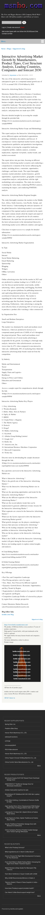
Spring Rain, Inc (10, 724)
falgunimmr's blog (19, 48)
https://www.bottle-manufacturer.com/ (16, 625)
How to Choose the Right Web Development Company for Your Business (22, 857)
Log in (4, 27)
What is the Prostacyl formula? (15, 847)
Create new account (13, 27)
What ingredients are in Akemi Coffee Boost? (19, 852)
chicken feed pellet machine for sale (16, 790)
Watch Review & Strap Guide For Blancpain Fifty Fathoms (20, 869)
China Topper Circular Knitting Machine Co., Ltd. (20, 758)
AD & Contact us (9, 698)
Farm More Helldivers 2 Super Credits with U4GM (21, 874)
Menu (3, 41)
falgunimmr (13, 75)
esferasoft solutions (11, 737)
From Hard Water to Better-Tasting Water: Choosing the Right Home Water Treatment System (22, 863)
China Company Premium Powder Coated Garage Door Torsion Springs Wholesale (21, 831)
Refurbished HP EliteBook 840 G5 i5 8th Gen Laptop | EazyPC (22, 795)
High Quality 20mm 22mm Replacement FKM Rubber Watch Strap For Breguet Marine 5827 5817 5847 (22, 807)
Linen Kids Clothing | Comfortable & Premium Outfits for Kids (22, 801)
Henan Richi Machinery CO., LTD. (16, 733)
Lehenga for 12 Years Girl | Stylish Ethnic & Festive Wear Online (21, 813)
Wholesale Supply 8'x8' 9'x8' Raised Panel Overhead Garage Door (22, 779)
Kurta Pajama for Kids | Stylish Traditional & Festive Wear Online (21, 819)
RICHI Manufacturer (11, 749)
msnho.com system (16, 909)
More (39, 766)
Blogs (9, 48)
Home (3, 48)
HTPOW (7, 741)
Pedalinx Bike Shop (11, 728)
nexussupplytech (10, 745)
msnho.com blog (8, 614)
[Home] (22, 6)
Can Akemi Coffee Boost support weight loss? (20, 892)
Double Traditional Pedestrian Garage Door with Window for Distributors (20, 825)
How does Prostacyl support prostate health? (19, 888)
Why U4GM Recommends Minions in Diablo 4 (20, 878)
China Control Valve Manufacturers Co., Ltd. (19, 762)
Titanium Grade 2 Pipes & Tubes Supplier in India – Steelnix (21, 883)
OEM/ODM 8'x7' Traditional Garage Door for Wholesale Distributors (19, 785)
